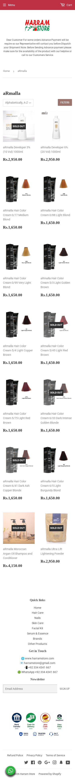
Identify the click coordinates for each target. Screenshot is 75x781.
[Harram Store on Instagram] (55, 763)
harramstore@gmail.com (39, 663)
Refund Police (15, 755)
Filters (64, 102)
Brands (37, 638)
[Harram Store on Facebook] (33, 763)
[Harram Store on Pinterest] (40, 763)
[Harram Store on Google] (47, 763)
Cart (69, 5)
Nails (37, 617)
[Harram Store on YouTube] (68, 763)
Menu (11, 5)
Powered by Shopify (50, 773)
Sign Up (64, 688)
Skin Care (37, 623)
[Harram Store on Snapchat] (61, 763)
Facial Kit (37, 628)
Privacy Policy (34, 755)
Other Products (37, 643)
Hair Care (37, 612)
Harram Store (27, 773)
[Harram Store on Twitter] (26, 763)
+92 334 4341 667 (39, 667)
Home (6, 70)
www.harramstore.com (39, 658)
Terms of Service (55, 755)
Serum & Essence (37, 633)
